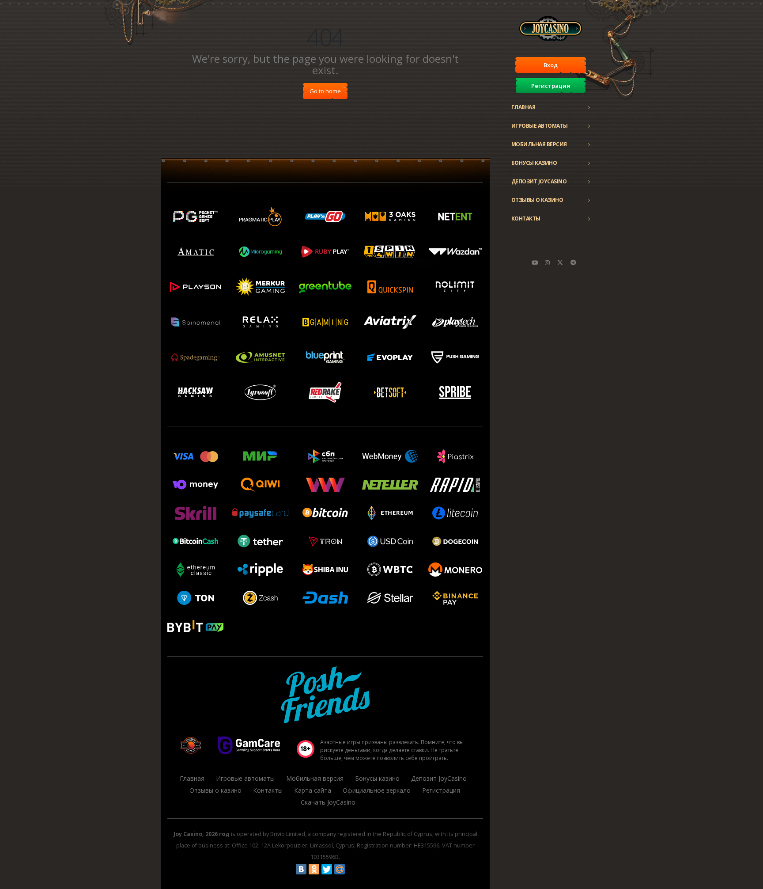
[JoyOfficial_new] (560, 262)
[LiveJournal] (352, 869)
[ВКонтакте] (301, 869)
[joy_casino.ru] (547, 262)
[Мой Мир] (339, 869)
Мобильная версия (539, 144)
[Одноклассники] (314, 869)
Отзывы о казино (537, 200)
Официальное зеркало (377, 790)
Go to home (325, 91)
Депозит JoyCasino (539, 181)
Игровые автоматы (539, 125)
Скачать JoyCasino (328, 802)
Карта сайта (312, 790)
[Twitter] (326, 869)
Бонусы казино (534, 163)
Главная (523, 107)
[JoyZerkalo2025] (573, 262)
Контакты (525, 218)
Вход (551, 65)
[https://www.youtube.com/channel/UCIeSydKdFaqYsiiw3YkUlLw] (535, 262)
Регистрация (550, 86)
